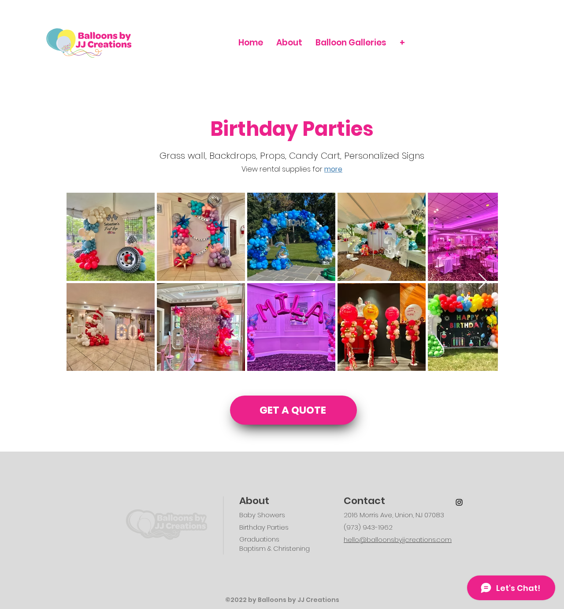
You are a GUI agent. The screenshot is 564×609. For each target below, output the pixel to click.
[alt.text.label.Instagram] (459, 502)
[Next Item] (483, 281)
